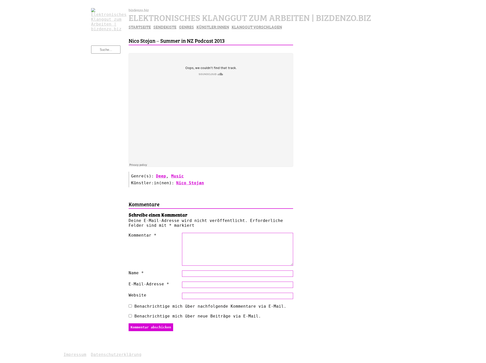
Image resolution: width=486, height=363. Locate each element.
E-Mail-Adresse (149, 284)
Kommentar (142, 235)
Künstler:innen (212, 27)
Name (136, 272)
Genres (186, 27)
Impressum (75, 354)
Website (137, 295)
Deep (161, 176)
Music (177, 176)
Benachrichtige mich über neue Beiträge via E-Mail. (197, 316)
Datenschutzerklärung (116, 354)
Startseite (140, 27)
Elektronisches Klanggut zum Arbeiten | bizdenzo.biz (250, 17)
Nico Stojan (190, 182)
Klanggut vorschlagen (257, 27)
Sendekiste (164, 27)
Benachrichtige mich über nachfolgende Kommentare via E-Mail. (210, 306)
